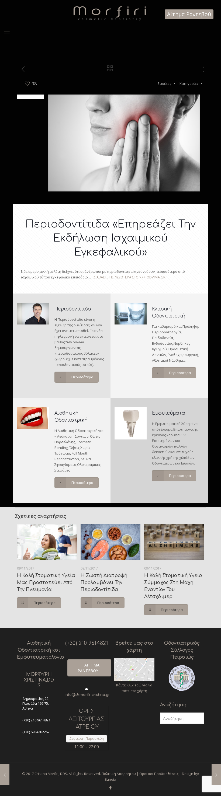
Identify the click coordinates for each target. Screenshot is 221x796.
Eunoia (110, 779)
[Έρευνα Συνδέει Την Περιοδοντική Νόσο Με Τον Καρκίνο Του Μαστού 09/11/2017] (4, 774)
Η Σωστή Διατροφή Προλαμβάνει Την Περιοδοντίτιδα (104, 582)
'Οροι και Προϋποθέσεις (158, 773)
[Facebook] (110, 787)
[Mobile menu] (6, 32)
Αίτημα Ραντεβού (189, 14)
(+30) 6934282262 (36, 731)
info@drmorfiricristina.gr (87, 695)
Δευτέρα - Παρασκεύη (86, 738)
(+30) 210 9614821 (36, 720)
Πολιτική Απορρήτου (119, 773)
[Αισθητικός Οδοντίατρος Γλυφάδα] (110, 12)
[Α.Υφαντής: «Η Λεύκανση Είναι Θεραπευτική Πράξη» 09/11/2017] (216, 774)
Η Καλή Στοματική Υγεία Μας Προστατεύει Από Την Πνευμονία (46, 582)
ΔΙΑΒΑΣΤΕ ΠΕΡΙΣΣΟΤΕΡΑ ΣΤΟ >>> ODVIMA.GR (129, 277)
